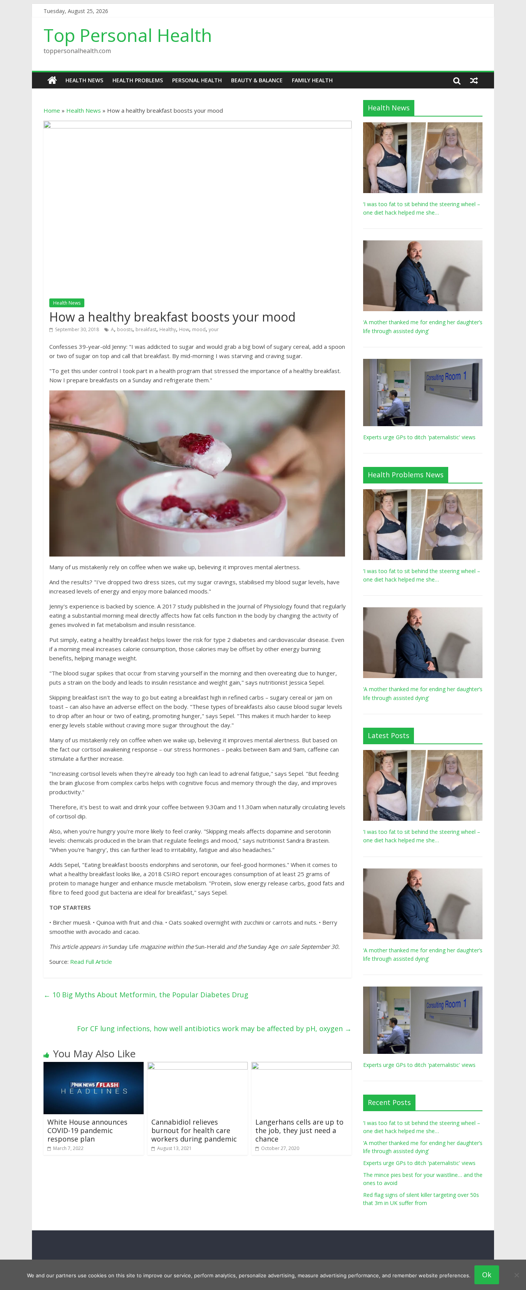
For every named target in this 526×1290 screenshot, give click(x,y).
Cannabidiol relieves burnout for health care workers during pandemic (194, 1130)
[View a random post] (474, 80)
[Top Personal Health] (52, 80)
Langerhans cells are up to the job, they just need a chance (299, 1130)
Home (52, 110)
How (184, 329)
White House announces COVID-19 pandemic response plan (87, 1130)
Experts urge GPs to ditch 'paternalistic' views (419, 437)
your (214, 329)
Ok (486, 1274)
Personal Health (197, 80)
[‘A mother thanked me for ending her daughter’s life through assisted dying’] (422, 244)
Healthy (167, 329)
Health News (84, 80)
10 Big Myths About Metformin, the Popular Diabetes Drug (146, 994)
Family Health (312, 80)
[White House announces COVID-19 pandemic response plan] (94, 1066)
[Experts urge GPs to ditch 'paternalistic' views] (422, 363)
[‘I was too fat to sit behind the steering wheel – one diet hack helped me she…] (422, 126)
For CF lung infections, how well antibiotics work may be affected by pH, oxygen (214, 1028)
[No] (516, 1275)
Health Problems (137, 80)
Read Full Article (91, 961)
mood (199, 329)
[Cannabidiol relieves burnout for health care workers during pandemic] (197, 1066)
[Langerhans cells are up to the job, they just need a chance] (301, 1066)
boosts (124, 329)
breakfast (146, 329)
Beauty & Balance (257, 80)
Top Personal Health (128, 35)
